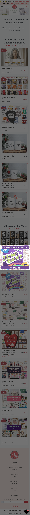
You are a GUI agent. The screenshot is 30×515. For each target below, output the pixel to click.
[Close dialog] (29, 246)
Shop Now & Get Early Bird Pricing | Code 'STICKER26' (15, 247)
